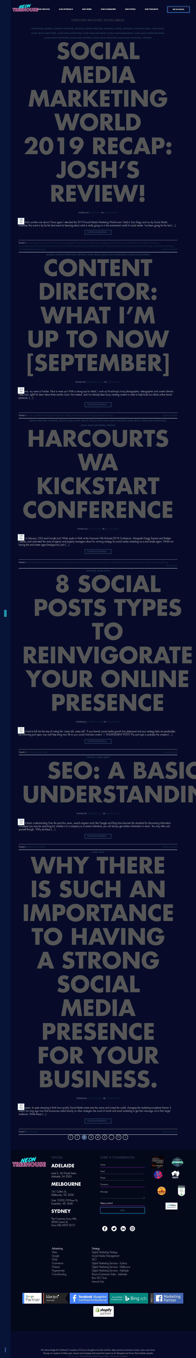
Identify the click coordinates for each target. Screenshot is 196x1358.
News (147, 28)
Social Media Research (129, 37)
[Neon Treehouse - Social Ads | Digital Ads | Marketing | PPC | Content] (25, 9)
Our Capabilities (108, 9)
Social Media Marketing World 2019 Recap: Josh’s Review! (98, 123)
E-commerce (57, 1263)
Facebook (108, 28)
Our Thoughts (151, 9)
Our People (130, 9)
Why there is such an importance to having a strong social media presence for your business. (98, 973)
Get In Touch (178, 9)
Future (118, 28)
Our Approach (66, 9)
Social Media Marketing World (149, 33)
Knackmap (139, 28)
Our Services (44, 9)
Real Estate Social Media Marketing (107, 420)
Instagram (128, 28)
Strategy (146, 37)
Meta (54, 1252)
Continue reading (98, 232)
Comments (172, 565)
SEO (94, 1259)
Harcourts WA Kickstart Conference (98, 475)
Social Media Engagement (120, 33)
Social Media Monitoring (56, 37)
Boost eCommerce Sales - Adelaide (109, 1274)
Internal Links (98, 1281)
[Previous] (70, 1137)
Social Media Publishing (105, 37)
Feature (91, 757)
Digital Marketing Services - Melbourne (111, 1267)
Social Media (157, 28)
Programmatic (58, 1270)
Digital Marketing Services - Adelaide (110, 1270)
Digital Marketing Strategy (104, 1252)
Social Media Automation (69, 33)
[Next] (125, 1137)
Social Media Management (105, 1256)
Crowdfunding (59, 1274)
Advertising (37, 28)
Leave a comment (170, 249)
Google (55, 1256)
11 (118, 1137)
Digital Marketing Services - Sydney (109, 1263)
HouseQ (62, 420)
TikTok (55, 1259)
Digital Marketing (94, 28)
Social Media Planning (81, 37)
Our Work (87, 9)
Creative (79, 28)
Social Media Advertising (43, 33)
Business (48, 28)
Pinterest (56, 1267)
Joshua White (110, 213)
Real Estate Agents (78, 420)
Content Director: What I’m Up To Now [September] (98, 316)
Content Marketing (64, 28)
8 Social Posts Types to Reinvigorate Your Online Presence (107, 644)
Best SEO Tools (99, 1278)
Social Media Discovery (94, 33)
